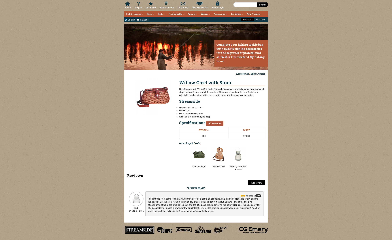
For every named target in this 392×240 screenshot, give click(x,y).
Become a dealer (200, 7)
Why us (138, 7)
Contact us (183, 7)
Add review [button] (256, 182)
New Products (253, 14)
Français (144, 20)
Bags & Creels (258, 73)
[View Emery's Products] (184, 229)
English (131, 20)
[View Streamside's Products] (140, 229)
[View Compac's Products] (164, 229)
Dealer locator (167, 7)
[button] (214, 123)
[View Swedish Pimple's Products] (220, 229)
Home (128, 7)
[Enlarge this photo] (153, 95)
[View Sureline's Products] (203, 229)
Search (262, 4)
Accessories (242, 73)
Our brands (151, 7)
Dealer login (218, 7)
